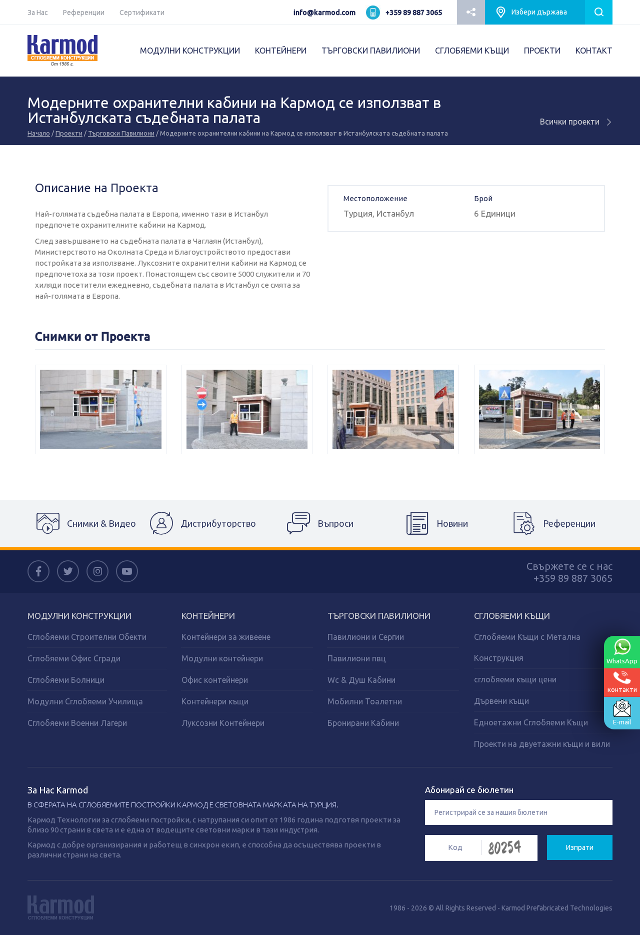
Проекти (69, 133)
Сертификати (142, 13)
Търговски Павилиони (121, 133)
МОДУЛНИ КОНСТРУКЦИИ (190, 50)
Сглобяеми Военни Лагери (77, 722)
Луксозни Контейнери (223, 722)
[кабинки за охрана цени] (540, 409)
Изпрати (580, 847)
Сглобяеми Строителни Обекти (87, 636)
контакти (622, 688)
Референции (83, 13)
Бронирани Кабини (363, 722)
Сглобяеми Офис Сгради (74, 658)
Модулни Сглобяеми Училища (85, 701)
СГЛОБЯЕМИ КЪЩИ (472, 50)
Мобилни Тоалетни (365, 701)
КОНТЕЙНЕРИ (280, 50)
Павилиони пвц (357, 658)
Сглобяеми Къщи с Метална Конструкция (527, 647)
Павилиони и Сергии (366, 636)
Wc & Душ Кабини (362, 679)
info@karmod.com (325, 13)
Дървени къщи (501, 700)
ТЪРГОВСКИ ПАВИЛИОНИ (371, 50)
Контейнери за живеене (226, 636)
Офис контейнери (215, 679)
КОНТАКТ (594, 50)
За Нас (38, 13)
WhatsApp (622, 660)
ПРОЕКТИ (542, 50)
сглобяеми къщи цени (515, 679)
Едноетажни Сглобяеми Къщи (531, 722)
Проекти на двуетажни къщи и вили (542, 743)
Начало (39, 133)
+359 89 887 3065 (414, 13)
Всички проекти (571, 121)
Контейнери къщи (215, 701)
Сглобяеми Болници (66, 679)
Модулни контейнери (222, 658)
